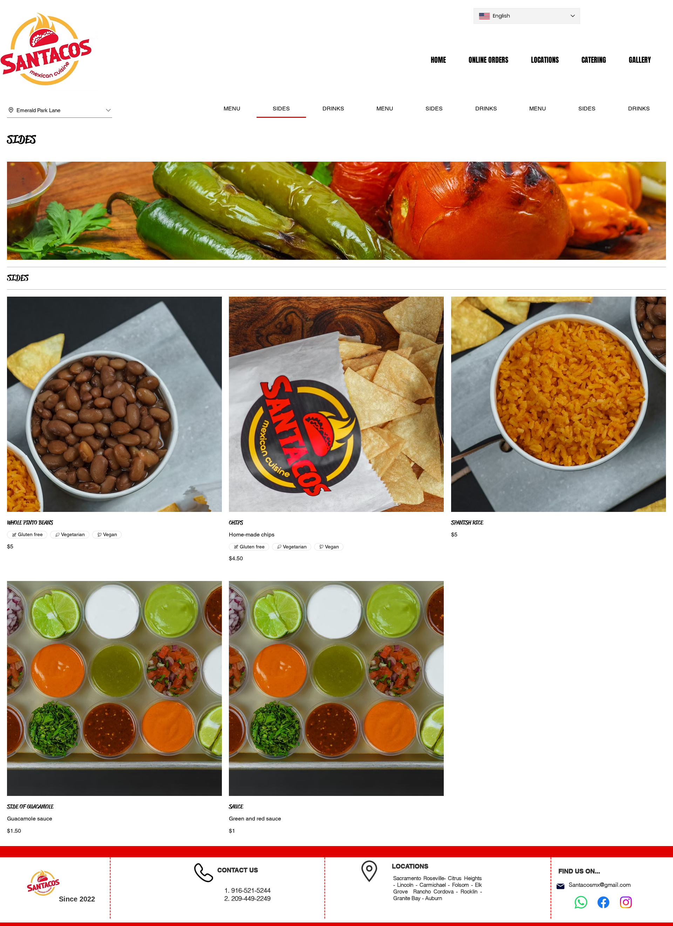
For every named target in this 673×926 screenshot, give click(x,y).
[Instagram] (626, 902)
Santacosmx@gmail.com (600, 884)
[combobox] (59, 110)
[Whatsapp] (581, 902)
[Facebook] (603, 902)
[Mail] (560, 886)
